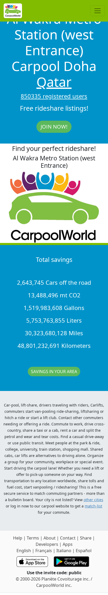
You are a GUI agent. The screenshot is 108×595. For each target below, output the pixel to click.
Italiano (63, 550)
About (50, 538)
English (24, 550)
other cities (93, 499)
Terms (33, 538)
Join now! (54, 126)
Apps (68, 544)
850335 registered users (54, 96)
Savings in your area (54, 371)
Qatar (54, 82)
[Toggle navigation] (97, 11)
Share (85, 538)
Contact (67, 538)
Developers (47, 544)
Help (17, 538)
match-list (93, 506)
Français (43, 550)
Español (83, 550)
